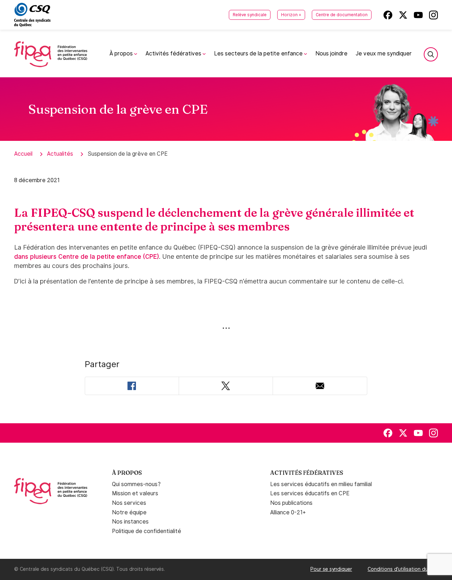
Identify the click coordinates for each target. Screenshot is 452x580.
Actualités (60, 153)
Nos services (129, 503)
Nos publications (291, 503)
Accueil (23, 153)
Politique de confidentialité (146, 531)
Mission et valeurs (135, 493)
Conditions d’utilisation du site (403, 569)
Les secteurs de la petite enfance (259, 53)
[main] (226, 250)
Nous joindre (331, 53)
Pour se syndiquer (331, 569)
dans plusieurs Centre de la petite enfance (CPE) (86, 256)
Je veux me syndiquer (384, 53)
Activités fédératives (174, 53)
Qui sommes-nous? (136, 484)
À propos (121, 53)
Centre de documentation (342, 14)
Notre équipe (129, 512)
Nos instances (130, 521)
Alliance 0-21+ (288, 512)
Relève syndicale (250, 14)
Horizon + (291, 14)
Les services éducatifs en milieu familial (321, 484)
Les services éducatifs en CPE (310, 493)
